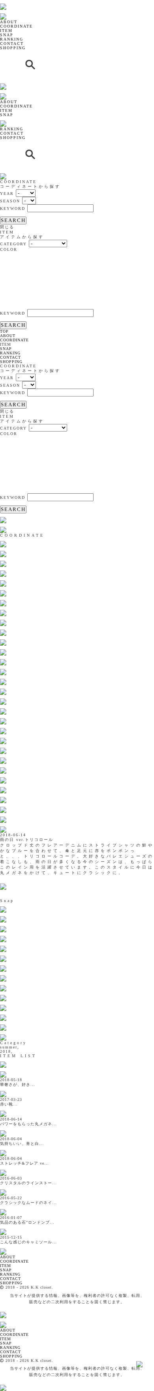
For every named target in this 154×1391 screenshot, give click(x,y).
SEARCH (13, 220)
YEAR (7, 193)
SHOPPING (13, 48)
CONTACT (12, 43)
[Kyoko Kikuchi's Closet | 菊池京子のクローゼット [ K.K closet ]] (23, 2)
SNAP (6, 35)
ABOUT (8, 22)
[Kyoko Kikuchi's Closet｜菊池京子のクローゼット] (10, 1247)
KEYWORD (12, 208)
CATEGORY (13, 244)
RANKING (11, 39)
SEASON (10, 201)
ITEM (6, 30)
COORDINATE (16, 26)
